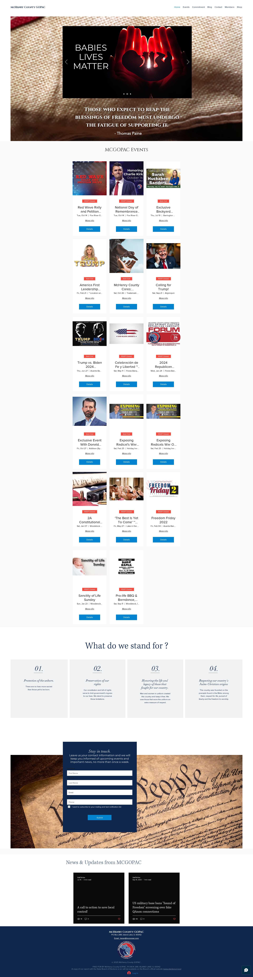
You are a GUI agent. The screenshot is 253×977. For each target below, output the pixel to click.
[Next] (188, 62)
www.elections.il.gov (172, 969)
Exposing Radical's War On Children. (126, 442)
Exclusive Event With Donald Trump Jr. (89, 442)
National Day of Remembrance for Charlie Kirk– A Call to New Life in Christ (126, 209)
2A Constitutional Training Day (89, 520)
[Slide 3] (127, 94)
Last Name (71, 778)
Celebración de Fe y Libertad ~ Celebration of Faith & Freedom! (126, 365)
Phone (69, 797)
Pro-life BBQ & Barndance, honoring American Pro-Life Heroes (126, 598)
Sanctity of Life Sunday (90, 598)
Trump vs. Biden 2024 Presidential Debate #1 (89, 365)
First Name (71, 768)
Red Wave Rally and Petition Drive (89, 209)
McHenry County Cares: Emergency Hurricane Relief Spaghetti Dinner (126, 287)
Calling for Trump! (163, 287)
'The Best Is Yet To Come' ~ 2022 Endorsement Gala (126, 520)
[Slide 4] (130, 93)
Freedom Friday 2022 (163, 520)
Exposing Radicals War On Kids (163, 442)
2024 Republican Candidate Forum (163, 365)
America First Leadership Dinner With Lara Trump (89, 287)
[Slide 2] (123, 93)
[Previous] (66, 62)
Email (69, 788)
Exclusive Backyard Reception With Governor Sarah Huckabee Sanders (163, 209)
